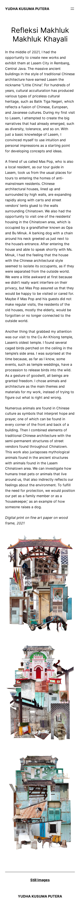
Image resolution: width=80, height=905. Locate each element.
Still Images (40, 880)
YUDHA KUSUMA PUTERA (27, 9)
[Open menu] (72, 8)
